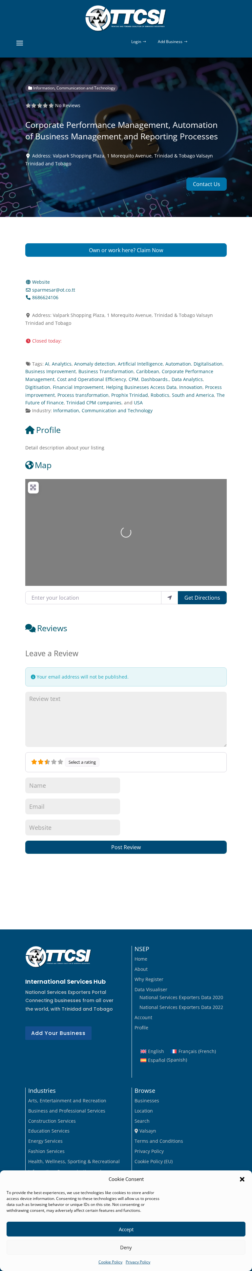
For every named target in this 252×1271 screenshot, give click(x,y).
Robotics (160, 395)
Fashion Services (46, 1151)
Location (144, 1111)
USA (138, 402)
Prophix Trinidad (129, 395)
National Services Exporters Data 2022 (181, 1007)
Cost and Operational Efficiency (91, 379)
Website (41, 282)
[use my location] (169, 597)
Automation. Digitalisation (193, 364)
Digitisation (37, 387)
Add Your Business (58, 1033)
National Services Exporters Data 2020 (181, 997)
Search (142, 1121)
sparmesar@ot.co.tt (53, 290)
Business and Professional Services (66, 1111)
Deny (126, 1247)
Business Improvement (50, 371)
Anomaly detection (94, 364)
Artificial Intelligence (140, 364)
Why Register (149, 979)
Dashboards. (155, 379)
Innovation (190, 387)
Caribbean (147, 371)
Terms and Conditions (159, 1141)
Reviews (52, 628)
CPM (133, 379)
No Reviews (67, 105)
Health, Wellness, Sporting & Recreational (74, 1161)
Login (136, 41)
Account (143, 1017)
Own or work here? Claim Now (126, 250)
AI (47, 364)
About (141, 969)
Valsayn (147, 1131)
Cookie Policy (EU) (154, 1161)
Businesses (147, 1100)
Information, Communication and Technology (73, 87)
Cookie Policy (110, 1262)
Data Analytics (187, 379)
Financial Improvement (78, 387)
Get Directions (202, 597)
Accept (126, 1229)
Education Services (49, 1131)
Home (141, 959)
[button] (242, 1179)
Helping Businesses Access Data (141, 387)
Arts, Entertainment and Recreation (67, 1100)
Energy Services (45, 1141)
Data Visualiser (151, 989)
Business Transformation (106, 371)
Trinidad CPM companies (93, 402)
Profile (48, 429)
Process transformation (83, 395)
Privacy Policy (138, 1262)
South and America (193, 395)
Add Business (170, 41)
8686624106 (45, 297)
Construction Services (52, 1121)
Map (43, 464)
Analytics (62, 364)
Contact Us (206, 184)
